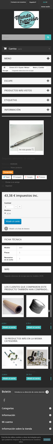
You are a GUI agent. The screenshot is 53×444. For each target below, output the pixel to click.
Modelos (7, 210)
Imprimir (9, 186)
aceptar (47, 440)
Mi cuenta (7, 421)
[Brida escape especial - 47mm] (13, 358)
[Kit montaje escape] (37, 358)
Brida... (5, 371)
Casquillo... (30, 320)
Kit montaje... (31, 371)
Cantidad (7, 203)
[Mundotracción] (26, 19)
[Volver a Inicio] (4, 67)
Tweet (7, 177)
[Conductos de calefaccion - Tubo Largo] (13, 306)
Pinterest (41, 177)
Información (12, 109)
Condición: (6, 168)
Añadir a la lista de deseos (19, 229)
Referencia (6, 164)
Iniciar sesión (45, 6)
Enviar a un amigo (13, 182)
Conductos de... (8, 320)
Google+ (30, 177)
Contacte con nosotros (18, 2)
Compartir (18, 177)
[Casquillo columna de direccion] (37, 306)
